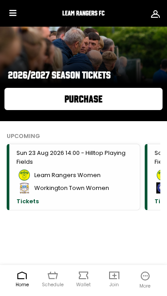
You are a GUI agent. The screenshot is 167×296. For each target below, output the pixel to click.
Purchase (83, 99)
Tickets (27, 201)
